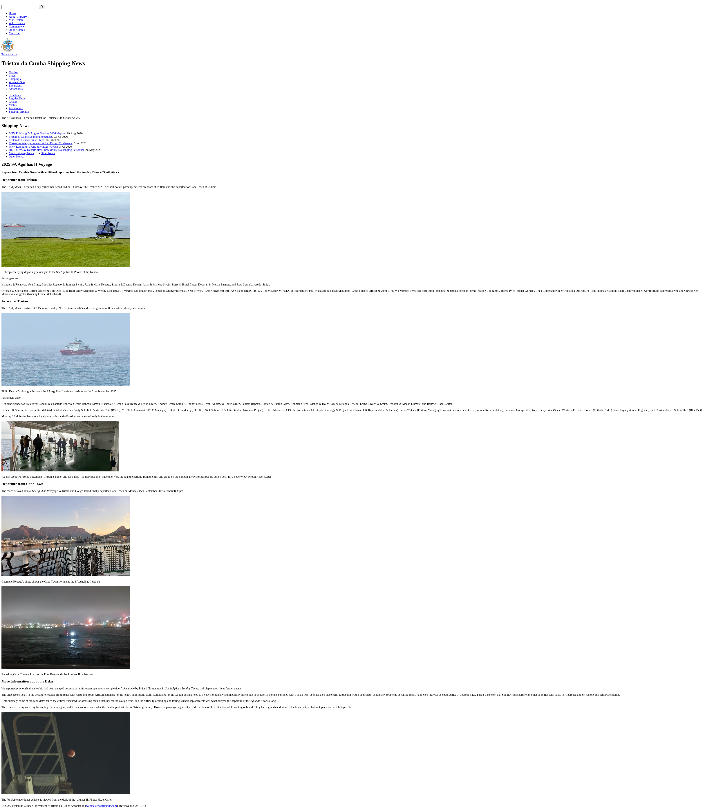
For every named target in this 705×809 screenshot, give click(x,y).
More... (14, 33)
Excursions (15, 85)
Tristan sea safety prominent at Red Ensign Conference (40, 143)
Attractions (16, 88)
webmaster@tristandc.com (101, 805)
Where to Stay (17, 82)
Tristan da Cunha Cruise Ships (26, 140)
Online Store (17, 29)
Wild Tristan (17, 23)
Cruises (13, 101)
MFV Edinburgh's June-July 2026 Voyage (33, 146)
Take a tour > (9, 54)
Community (17, 26)
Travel (12, 75)
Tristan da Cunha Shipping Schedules (30, 136)
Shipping (15, 78)
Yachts (13, 105)
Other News (48, 153)
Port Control (16, 108)
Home (12, 13)
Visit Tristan (17, 19)
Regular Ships (17, 98)
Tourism (13, 72)
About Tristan (18, 16)
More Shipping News (21, 153)
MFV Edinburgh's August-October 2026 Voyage (37, 133)
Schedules (15, 95)
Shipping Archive (19, 111)
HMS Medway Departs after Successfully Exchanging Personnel (46, 149)
